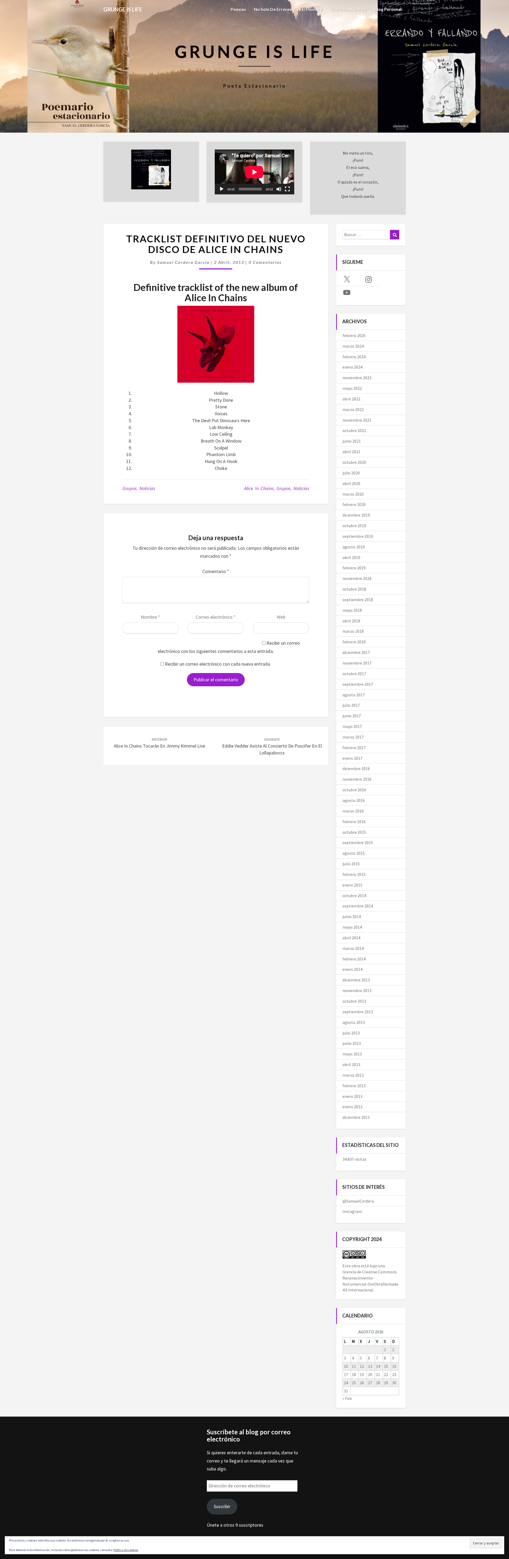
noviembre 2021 (357, 420)
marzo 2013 (353, 1075)
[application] (254, 172)
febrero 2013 (354, 1085)
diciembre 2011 (356, 1117)
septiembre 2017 (358, 684)
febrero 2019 (354, 567)
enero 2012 (352, 1106)
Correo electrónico (216, 617)
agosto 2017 (354, 694)
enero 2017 (352, 758)
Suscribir (222, 1506)
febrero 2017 (354, 747)
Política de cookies (125, 1550)
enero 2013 (352, 1096)
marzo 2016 (353, 811)
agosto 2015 (354, 853)
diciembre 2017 (356, 652)
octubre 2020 (354, 462)
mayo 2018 (352, 610)
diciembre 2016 (356, 768)
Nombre (150, 617)
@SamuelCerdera (358, 1201)
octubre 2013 (354, 1001)
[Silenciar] (279, 189)
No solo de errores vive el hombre (288, 9)
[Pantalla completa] (287, 189)
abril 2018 (351, 620)
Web (281, 617)
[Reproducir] (221, 189)
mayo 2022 (352, 388)
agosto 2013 (354, 1022)
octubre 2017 (354, 673)
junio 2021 (352, 441)
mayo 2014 (352, 927)
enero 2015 (352, 885)
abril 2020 (351, 483)
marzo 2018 (353, 631)
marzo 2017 (353, 737)
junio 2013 (352, 1043)
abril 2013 (351, 1064)
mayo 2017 (352, 726)
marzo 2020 (353, 494)
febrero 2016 (354, 821)
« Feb (347, 1398)
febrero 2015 (354, 874)
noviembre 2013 (357, 990)
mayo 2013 (352, 1053)
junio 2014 (352, 916)
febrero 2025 (354, 335)
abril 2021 (351, 451)
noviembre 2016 (357, 779)
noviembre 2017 (357, 663)
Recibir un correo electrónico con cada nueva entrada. (218, 664)
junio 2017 (352, 715)
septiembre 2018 (358, 599)
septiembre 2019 (358, 536)
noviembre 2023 (357, 377)
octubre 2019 (354, 525)
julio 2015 (351, 863)
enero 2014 (352, 969)
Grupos (129, 488)
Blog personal (388, 9)
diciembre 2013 (356, 979)
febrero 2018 (354, 641)
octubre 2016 (354, 789)
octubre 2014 (354, 895)
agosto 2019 (354, 546)
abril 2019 (351, 557)
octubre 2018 (354, 589)
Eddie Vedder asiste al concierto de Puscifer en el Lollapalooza (272, 746)
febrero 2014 (354, 959)
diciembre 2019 (356, 515)
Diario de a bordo (348, 9)
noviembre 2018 (357, 578)
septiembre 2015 (358, 842)
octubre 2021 (354, 430)
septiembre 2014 (358, 906)
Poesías (238, 9)
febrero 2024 (354, 356)
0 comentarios (265, 262)
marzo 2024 (353, 346)
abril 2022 (351, 398)
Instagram (352, 1211)
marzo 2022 (353, 409)
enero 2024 (352, 367)
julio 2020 (351, 472)
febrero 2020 (354, 504)
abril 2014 (351, 937)
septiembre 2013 (358, 1011)
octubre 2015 (354, 832)
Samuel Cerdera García (183, 262)
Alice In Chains (259, 488)
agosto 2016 (354, 800)
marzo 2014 (353, 948)
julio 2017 (351, 705)
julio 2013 (351, 1033)
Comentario (215, 571)
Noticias (147, 488)
